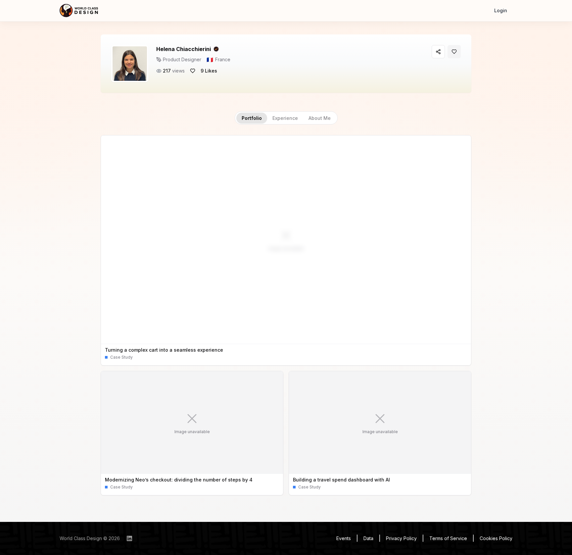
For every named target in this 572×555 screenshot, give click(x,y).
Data (368, 538)
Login (500, 10)
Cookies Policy (496, 538)
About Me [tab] (320, 118)
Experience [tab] (285, 118)
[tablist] (286, 118)
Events (343, 538)
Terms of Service (448, 538)
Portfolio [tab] (252, 118)
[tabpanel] (286, 315)
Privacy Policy (401, 538)
